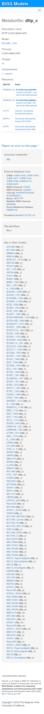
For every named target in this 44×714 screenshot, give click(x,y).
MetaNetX (19, 215)
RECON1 (11, 481)
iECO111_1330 (14, 349)
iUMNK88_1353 (14, 429)
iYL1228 (10, 445)
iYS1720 (11, 577)
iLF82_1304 (12, 397)
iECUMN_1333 (9, 43)
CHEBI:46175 (25, 181)
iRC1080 (11, 471)
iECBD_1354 (13, 307)
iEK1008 (11, 506)
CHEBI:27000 (25, 178)
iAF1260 (11, 249)
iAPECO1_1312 (14, 259)
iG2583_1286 (13, 394)
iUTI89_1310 (13, 432)
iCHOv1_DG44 (14, 509)
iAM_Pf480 (12, 541)
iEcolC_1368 (13, 358)
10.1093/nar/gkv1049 (12, 693)
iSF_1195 (11, 269)
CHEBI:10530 (19, 175)
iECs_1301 (12, 368)
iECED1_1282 (14, 326)
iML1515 (11, 493)
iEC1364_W (12, 522)
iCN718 (10, 529)
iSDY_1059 (12, 413)
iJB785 (10, 497)
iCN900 (10, 570)
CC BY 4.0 (29, 215)
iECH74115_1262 (15, 330)
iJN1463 (10, 574)
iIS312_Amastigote (16, 567)
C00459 (26, 186)
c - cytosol (7, 73)
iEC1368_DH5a (14, 532)
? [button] (38, 145)
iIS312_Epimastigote (17, 561)
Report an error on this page (20, 145)
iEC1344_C (12, 535)
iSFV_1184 (12, 416)
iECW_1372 (12, 384)
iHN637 (10, 468)
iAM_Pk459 (12, 554)
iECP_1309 (12, 362)
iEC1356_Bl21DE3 (16, 516)
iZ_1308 (10, 439)
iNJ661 (10, 278)
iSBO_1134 (12, 410)
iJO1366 (11, 246)
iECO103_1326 (14, 346)
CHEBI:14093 (32, 175)
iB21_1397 (12, 285)
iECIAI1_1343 (13, 336)
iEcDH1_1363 (13, 314)
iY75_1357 (12, 474)
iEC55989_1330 (15, 298)
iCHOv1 (10, 487)
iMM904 (10, 253)
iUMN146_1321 (14, 426)
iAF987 (10, 452)
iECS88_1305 (13, 365)
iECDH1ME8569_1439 (18, 317)
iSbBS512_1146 (15, 407)
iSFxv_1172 (12, 420)
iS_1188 (10, 403)
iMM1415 (11, 458)
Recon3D (11, 503)
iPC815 (10, 265)
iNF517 (10, 490)
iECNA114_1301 (15, 343)
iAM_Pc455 (12, 551)
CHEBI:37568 (12, 181)
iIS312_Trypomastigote (18, 558)
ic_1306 (10, 288)
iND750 (10, 262)
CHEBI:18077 (12, 178)
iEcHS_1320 (13, 333)
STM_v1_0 (12, 448)
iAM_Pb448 (12, 548)
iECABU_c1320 (14, 301)
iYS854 (10, 513)
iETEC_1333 (13, 391)
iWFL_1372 (12, 436)
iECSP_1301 (13, 381)
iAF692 (10, 461)
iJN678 (10, 455)
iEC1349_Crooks (15, 519)
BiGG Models (15, 3)
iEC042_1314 (13, 294)
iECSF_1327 (13, 375)
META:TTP (18, 198)
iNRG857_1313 (14, 400)
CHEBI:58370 (12, 183)
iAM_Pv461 (12, 545)
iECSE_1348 (13, 371)
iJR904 (10, 442)
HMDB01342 (11, 209)
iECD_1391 (12, 310)
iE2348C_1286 (14, 291)
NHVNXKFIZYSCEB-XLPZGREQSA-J (20, 194)
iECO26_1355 (13, 352)
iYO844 (10, 477)
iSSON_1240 (13, 423)
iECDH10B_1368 (15, 320)
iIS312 (9, 564)
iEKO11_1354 (13, 387)
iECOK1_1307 (14, 355)
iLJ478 (10, 464)
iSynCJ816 (12, 538)
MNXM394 (11, 204)
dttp (8, 159)
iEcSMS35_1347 (15, 378)
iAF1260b (11, 484)
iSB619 (10, 256)
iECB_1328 (12, 304)
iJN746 (10, 272)
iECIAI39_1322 (14, 339)
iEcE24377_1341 (15, 323)
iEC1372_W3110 (15, 525)
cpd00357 (27, 189)
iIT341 (9, 275)
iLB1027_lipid (13, 500)
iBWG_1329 (12, 281)
